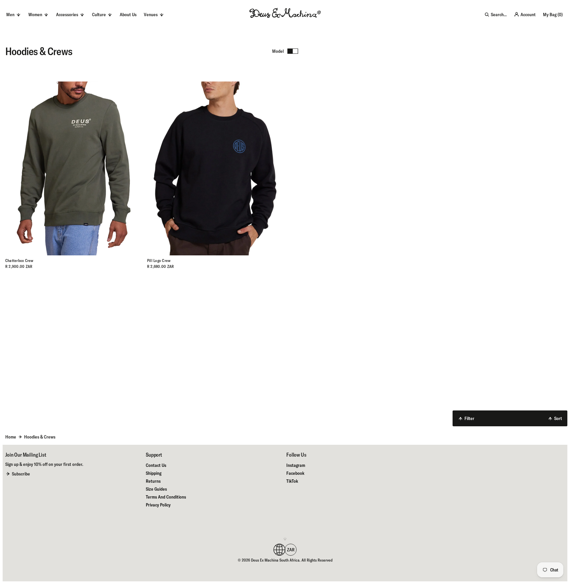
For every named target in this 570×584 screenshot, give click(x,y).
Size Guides (156, 489)
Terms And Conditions (166, 497)
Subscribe (21, 474)
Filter (469, 418)
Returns (153, 481)
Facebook (295, 473)
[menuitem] (128, 14)
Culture (99, 14)
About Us (128, 14)
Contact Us (156, 465)
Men (10, 14)
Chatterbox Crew (19, 260)
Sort (558, 418)
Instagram (295, 465)
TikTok (292, 481)
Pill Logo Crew (159, 260)
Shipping (153, 473)
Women (35, 14)
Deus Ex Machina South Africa (275, 560)
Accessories (67, 14)
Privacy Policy (158, 505)
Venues (151, 14)
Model (278, 51)
